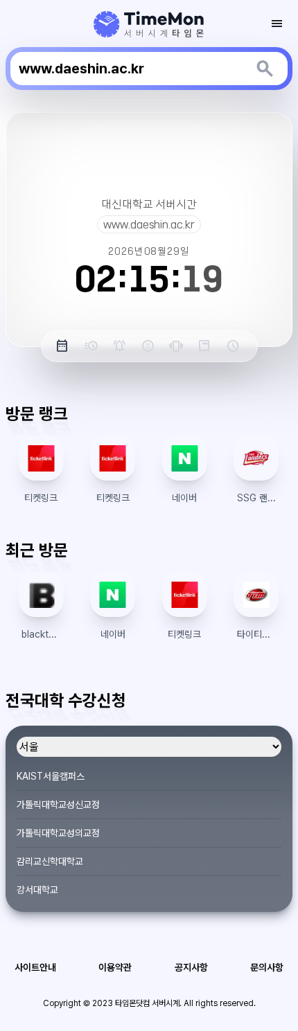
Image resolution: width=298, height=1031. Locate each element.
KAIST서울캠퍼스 (51, 776)
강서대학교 (37, 889)
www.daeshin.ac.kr (149, 224)
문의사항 (266, 967)
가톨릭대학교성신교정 (58, 804)
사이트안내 (35, 967)
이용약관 (115, 967)
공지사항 (191, 967)
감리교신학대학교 (50, 861)
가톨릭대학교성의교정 (58, 833)
